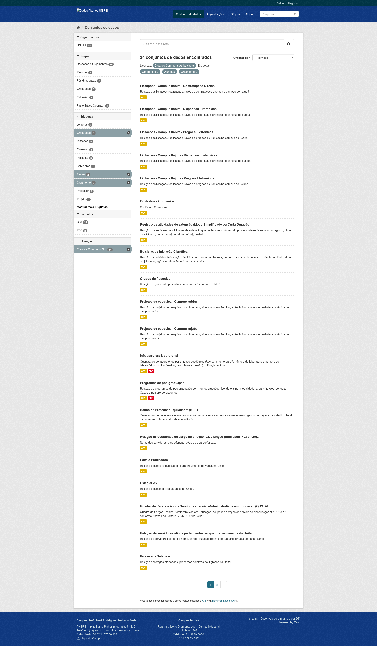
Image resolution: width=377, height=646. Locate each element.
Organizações (215, 14)
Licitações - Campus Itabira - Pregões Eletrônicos (176, 132)
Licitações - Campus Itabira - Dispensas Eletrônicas (178, 109)
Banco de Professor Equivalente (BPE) (169, 409)
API (204, 600)
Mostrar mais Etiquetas (92, 207)
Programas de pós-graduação (162, 382)
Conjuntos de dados (188, 14)
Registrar (293, 3)
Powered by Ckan (289, 622)
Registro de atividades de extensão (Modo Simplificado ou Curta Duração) (195, 224)
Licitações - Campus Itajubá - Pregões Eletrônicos (177, 178)
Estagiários (148, 483)
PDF (151, 371)
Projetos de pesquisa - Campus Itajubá (169, 328)
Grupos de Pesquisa (155, 278)
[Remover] (193, 65)
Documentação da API (224, 600)
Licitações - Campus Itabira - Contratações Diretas (177, 85)
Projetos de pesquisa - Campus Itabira (168, 301)
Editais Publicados (154, 459)
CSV (143, 97)
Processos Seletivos (155, 556)
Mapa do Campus (92, 638)
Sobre (250, 14)
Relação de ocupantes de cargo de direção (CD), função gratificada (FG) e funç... (199, 436)
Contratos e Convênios (157, 201)
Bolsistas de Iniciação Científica (164, 251)
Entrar (280, 3)
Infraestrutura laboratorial (159, 355)
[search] (289, 43)
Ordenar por (241, 58)
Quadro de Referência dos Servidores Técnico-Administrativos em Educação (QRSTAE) (205, 506)
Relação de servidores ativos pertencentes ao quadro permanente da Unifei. (196, 533)
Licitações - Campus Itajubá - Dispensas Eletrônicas (178, 155)
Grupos (235, 14)
